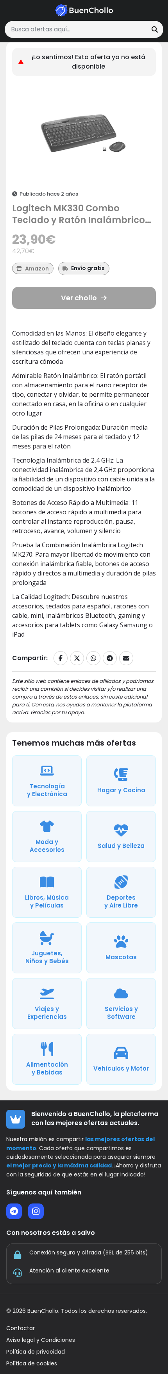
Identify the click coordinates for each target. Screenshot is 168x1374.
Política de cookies (31, 1363)
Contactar (20, 1328)
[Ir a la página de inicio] (84, 10)
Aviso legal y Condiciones (40, 1340)
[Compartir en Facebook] (61, 658)
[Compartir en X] (77, 658)
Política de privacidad (35, 1352)
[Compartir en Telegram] (110, 658)
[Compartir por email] (126, 658)
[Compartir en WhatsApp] (93, 658)
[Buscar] (154, 29)
